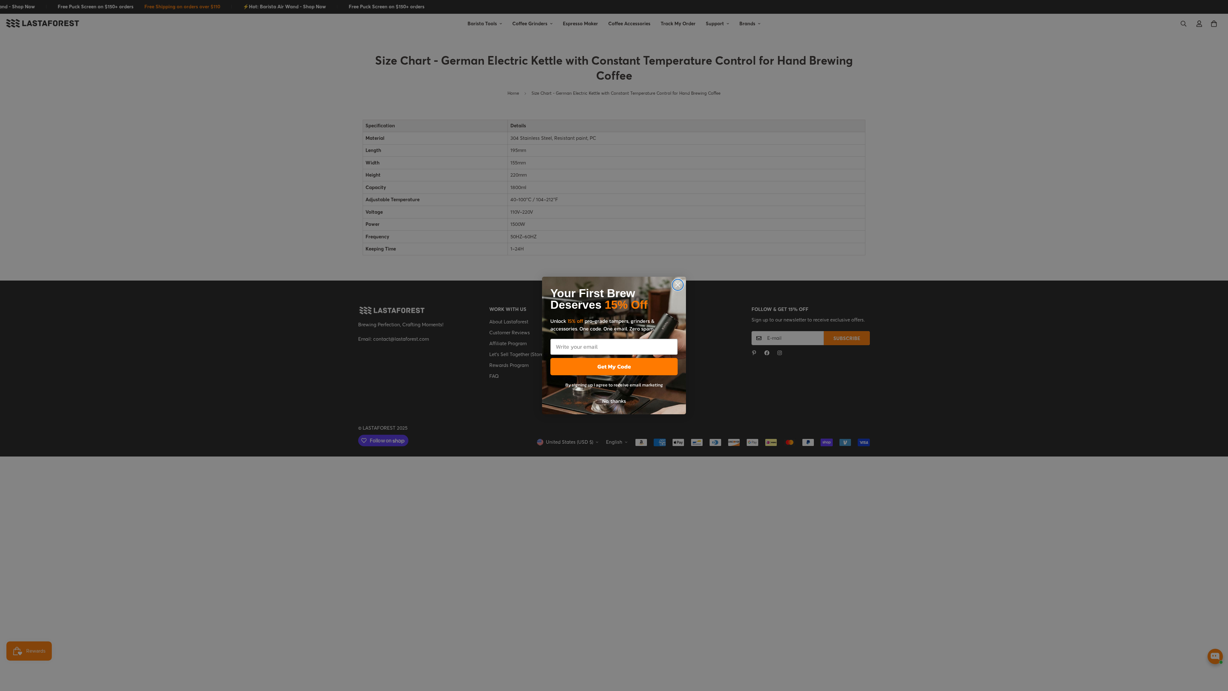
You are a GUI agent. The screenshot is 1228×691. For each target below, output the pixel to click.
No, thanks (614, 401)
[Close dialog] (677, 284)
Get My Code (614, 366)
